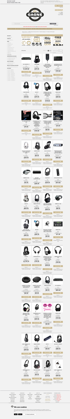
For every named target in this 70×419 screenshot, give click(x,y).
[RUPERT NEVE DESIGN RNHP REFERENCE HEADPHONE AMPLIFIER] (58, 145)
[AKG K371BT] (47, 172)
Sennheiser (36, 258)
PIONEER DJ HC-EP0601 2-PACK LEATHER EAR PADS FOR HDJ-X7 (26, 286)
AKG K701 (26, 203)
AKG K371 (36, 92)
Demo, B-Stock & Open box (41, 28)
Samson (37, 152)
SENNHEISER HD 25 (36, 256)
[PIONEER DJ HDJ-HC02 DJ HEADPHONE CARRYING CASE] (37, 280)
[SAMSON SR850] (37, 145)
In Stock (10, 37)
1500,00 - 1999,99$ (11, 79)
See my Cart (22, 398)
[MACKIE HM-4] (58, 224)
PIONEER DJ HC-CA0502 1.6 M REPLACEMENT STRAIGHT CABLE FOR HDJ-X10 (47, 123)
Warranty (38, 400)
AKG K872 (26, 256)
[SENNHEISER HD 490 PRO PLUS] (37, 307)
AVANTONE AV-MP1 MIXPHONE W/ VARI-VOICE (26, 314)
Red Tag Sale (18, 28)
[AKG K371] (37, 86)
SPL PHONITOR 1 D (26, 64)
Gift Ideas (23, 28)
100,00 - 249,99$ (11, 73)
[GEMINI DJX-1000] (58, 198)
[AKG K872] (26, 251)
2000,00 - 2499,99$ (11, 80)
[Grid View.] (48, 50)
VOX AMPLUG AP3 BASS (58, 121)
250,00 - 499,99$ (11, 74)
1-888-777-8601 (60, 14)
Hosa (47, 233)
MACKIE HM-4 (58, 229)
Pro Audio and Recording (50, 31)
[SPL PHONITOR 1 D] (26, 58)
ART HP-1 (47, 344)
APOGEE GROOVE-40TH (58, 177)
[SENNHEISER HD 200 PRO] (58, 251)
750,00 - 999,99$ (11, 76)
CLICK (36, 26)
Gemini (26, 179)
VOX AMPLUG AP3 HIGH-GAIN (26, 122)
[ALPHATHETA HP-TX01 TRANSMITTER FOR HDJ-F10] (58, 58)
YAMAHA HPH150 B (36, 203)
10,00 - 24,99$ (11, 69)
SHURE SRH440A (26, 92)
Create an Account (22, 394)
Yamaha (37, 205)
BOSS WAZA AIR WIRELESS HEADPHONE (26, 230)
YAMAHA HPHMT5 (37, 344)
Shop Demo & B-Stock (12, 397)
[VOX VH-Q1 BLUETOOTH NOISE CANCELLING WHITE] (26, 145)
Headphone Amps (11, 58)
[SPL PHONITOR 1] (58, 280)
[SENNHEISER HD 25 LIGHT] (26, 364)
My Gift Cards (22, 401)
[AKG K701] (26, 198)
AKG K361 (36, 229)
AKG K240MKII (36, 64)
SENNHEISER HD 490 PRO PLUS (36, 314)
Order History (22, 400)
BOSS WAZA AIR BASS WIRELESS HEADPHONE (47, 204)
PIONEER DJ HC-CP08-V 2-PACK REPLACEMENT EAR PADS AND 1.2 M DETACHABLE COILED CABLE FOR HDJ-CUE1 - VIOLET (47, 316)
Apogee (9, 45)
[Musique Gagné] (35, 14)
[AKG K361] (37, 224)
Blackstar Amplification (12, 51)
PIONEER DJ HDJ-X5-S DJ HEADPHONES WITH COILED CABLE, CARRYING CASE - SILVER (47, 94)
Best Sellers (13, 401)
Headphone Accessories (12, 57)
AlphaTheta (36, 127)
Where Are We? (30, 394)
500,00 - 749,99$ (11, 75)
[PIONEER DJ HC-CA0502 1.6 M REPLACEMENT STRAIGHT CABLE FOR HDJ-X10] (47, 115)
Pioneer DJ (47, 125)
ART (9, 46)
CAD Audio (36, 371)
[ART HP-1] (47, 338)
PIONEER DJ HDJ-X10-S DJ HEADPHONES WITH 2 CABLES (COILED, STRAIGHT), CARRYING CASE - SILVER (47, 258)
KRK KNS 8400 (58, 92)
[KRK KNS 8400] (58, 86)
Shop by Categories (12, 394)
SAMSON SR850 (37, 150)
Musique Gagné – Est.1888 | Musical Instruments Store (30, 31)
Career (30, 397)
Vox (26, 123)
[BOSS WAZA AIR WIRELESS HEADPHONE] (26, 224)
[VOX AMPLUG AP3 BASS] (58, 115)
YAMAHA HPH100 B (47, 285)
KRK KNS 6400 (58, 313)
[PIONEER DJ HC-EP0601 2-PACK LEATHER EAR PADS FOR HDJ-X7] (26, 280)
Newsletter (30, 398)
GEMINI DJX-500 (26, 177)
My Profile (22, 397)
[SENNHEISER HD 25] (37, 251)
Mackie (58, 231)
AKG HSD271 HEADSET (58, 344)
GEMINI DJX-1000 (58, 203)
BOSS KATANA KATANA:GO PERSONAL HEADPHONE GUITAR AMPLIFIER (47, 66)
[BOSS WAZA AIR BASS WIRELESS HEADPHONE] (47, 198)
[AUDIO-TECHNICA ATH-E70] (58, 364)
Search (53, 23)
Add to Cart (25, 71)
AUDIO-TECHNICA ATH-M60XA (26, 345)
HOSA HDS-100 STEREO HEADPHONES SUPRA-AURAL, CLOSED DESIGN (47, 230)
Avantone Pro (10, 48)
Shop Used (34, 28)
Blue (9, 52)
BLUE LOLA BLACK (47, 150)
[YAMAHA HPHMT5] (37, 338)
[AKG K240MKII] (37, 58)
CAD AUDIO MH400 (37, 370)
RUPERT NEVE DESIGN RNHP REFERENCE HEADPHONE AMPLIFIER (58, 151)
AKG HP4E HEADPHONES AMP (37, 178)
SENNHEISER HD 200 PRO (58, 257)
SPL (58, 287)
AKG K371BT (47, 177)
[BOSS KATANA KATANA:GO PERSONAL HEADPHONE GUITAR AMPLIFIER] (47, 58)
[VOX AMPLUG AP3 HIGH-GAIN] (26, 115)
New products (28, 28)
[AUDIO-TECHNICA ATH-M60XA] (26, 338)
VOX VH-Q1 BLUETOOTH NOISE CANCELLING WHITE (26, 151)
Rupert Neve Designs (58, 154)
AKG (36, 180)
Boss (9, 53)
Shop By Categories (11, 28)
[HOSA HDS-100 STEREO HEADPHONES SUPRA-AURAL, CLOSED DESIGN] (47, 224)
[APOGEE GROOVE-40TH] (58, 172)
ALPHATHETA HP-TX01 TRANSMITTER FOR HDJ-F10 (58, 65)
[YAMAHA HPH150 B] (37, 198)
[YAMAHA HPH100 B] (47, 280)
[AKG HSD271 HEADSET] (58, 338)
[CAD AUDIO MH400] (37, 364)
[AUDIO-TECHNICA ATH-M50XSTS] (47, 364)
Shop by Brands (49, 28)
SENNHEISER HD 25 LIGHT (26, 371)
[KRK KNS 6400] (58, 307)
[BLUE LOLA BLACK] (47, 145)
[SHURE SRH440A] (26, 86)
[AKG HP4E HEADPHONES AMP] (37, 172)
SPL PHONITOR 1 (58, 285)
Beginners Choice (11, 62)
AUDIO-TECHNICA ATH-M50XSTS (47, 371)
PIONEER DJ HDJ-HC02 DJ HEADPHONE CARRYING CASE (37, 286)
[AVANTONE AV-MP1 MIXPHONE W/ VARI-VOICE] (26, 307)
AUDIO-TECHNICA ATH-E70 (58, 371)
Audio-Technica (11, 47)
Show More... (9, 54)
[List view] (50, 50)
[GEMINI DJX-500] (26, 172)
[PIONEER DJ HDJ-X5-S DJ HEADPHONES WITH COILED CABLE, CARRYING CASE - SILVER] (47, 86)
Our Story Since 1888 (38, 394)
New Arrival (12, 400)
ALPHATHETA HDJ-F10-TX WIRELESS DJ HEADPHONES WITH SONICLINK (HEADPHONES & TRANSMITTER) (37, 124)
